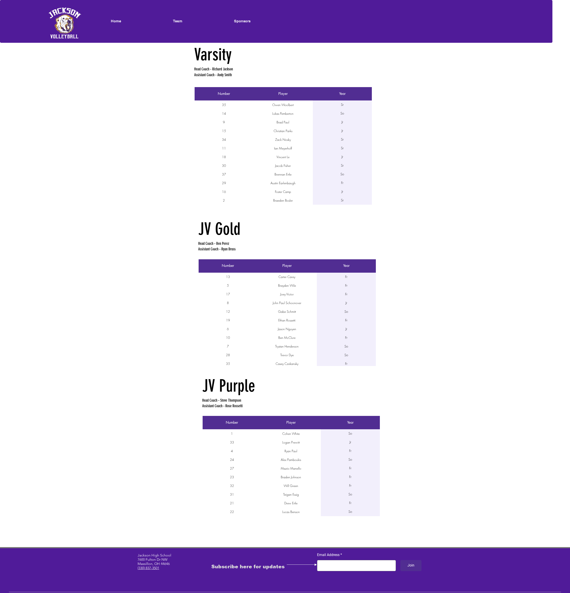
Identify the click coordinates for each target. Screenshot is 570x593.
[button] (178, 21)
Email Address (328, 555)
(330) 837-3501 (148, 568)
